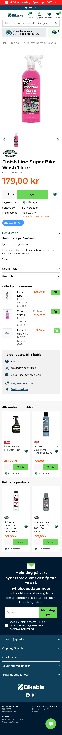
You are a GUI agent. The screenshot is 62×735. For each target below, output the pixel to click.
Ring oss (16, 383)
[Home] (5, 42)
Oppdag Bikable (12, 648)
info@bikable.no (9, 712)
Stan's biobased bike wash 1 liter (12, 448)
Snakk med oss (19, 389)
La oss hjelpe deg (13, 639)
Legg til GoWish (15, 223)
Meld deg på (48, 612)
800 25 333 (6, 709)
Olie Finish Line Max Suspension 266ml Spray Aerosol (42, 527)
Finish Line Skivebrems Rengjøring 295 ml (43, 449)
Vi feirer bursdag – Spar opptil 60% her (33, 2)
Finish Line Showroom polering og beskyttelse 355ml (12, 527)
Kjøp (33, 194)
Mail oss (28, 383)
